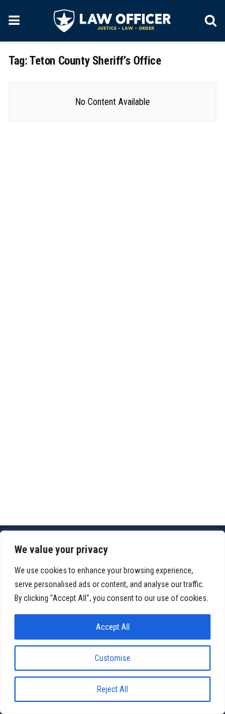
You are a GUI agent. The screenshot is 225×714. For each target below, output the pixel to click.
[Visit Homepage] (112, 20)
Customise (112, 658)
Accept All (113, 627)
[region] (112, 622)
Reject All (112, 689)
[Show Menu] (14, 21)
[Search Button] (210, 21)
